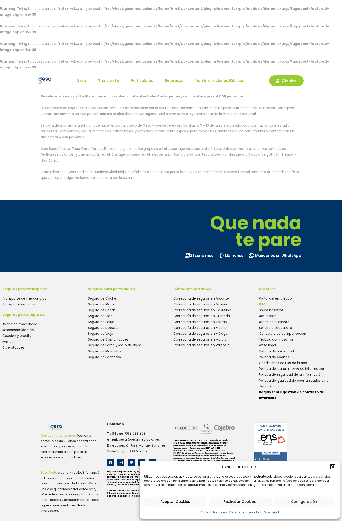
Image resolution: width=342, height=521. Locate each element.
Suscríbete (49, 472)
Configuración (304, 501)
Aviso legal (271, 512)
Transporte (108, 80)
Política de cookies (214, 512)
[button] (332, 466)
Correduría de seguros (58, 435)
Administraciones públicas (219, 80)
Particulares (142, 80)
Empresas (174, 80)
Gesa (81, 80)
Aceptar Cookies (175, 501)
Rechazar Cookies (240, 501)
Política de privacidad (245, 512)
